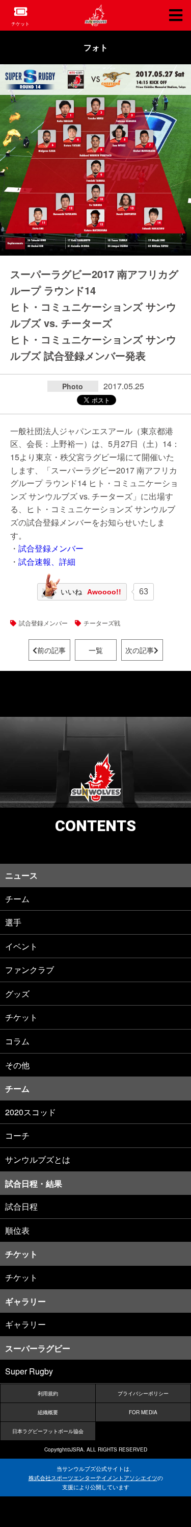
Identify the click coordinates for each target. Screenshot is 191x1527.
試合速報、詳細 (46, 561)
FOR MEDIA (143, 1412)
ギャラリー (25, 1324)
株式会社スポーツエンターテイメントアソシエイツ (93, 1477)
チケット (20, 23)
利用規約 (48, 1393)
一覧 (96, 650)
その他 (17, 1065)
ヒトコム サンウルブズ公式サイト (96, 15)
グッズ (17, 993)
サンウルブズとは (37, 1159)
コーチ (17, 1135)
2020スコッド (30, 1112)
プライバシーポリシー (143, 1393)
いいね (91, 592)
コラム (17, 1041)
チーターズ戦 (102, 622)
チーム (17, 899)
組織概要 (48, 1412)
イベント (21, 946)
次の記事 (139, 650)
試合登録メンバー (51, 548)
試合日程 (21, 1206)
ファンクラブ (29, 969)
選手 (13, 922)
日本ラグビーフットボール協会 (48, 1431)
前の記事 (51, 650)
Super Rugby (29, 1371)
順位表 (17, 1230)
